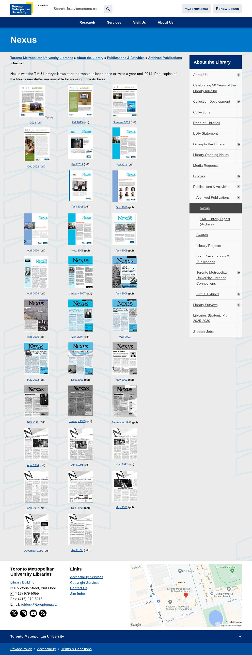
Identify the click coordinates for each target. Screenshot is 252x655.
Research (87, 22)
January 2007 (77, 293)
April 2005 (33, 336)
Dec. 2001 (77, 379)
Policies (199, 176)
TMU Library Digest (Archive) (215, 221)
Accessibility (46, 649)
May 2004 (77, 336)
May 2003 (125, 336)
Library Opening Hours (211, 155)
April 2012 (77, 164)
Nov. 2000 (33, 421)
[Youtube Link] (33, 613)
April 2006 (121, 293)
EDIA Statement (205, 133)
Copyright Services (84, 583)
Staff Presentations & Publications (212, 259)
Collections (201, 112)
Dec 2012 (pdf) (36, 166)
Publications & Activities (125, 58)
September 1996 (121, 422)
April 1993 (77, 464)
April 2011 (77, 206)
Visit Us (139, 22)
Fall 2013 (77, 122)
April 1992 (33, 507)
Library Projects (208, 246)
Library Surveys (205, 305)
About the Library (90, 58)
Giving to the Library (209, 144)
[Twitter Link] (14, 613)
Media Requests (206, 165)
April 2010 (33, 250)
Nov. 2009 (77, 250)
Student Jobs (203, 332)
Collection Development (211, 101)
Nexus (205, 208)
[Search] (108, 9)
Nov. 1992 (122, 464)
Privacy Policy (21, 649)
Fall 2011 (121, 164)
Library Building (22, 582)
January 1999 (77, 421)
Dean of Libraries (206, 123)
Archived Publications (165, 58)
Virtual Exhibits (207, 294)
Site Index (78, 594)
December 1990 (33, 550)
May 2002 (33, 379)
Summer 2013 (121, 122)
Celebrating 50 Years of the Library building (214, 88)
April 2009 (121, 250)
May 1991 (121, 507)
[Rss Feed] (43, 613)
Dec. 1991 (77, 507)
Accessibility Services (86, 577)
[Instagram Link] (23, 613)
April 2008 (33, 293)
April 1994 (33, 465)
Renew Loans (227, 9)
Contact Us (78, 588)
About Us (165, 22)
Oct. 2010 (121, 207)
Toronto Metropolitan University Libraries (41, 58)
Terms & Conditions (76, 649)
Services (113, 22)
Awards (202, 235)
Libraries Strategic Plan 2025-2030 (211, 318)
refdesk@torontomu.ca (39, 604)
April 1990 (77, 550)
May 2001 (121, 379)
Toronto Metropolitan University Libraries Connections (212, 277)
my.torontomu (196, 9)
